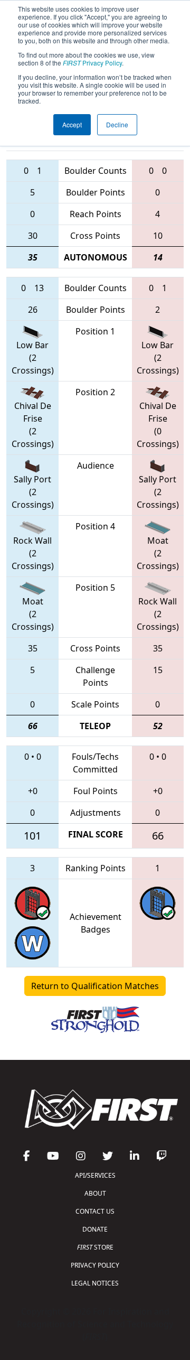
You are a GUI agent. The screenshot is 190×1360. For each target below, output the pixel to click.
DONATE (95, 1229)
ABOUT (95, 1193)
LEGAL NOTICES (95, 1283)
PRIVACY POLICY (95, 1265)
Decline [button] (117, 124)
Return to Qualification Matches (95, 986)
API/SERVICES (95, 1175)
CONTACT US (95, 1211)
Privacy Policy (92, 62)
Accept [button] (72, 124)
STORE (95, 1247)
